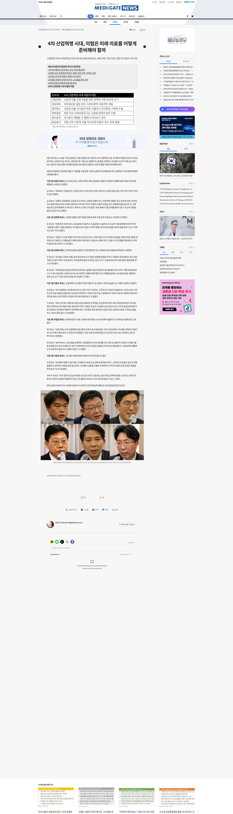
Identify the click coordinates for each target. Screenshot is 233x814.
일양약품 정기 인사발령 (167, 272)
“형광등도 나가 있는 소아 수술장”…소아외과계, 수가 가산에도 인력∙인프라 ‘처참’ (179, 85)
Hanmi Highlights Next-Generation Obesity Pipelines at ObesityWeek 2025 (177, 196)
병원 (105, 22)
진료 (95, 22)
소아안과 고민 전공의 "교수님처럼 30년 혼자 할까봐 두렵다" (179, 96)
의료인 (115, 22)
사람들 (136, 22)
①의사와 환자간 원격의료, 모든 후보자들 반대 (66, 69)
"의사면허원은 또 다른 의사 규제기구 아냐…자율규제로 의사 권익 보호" (179, 81)
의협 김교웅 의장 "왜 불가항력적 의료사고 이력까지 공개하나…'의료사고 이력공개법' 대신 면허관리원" (179, 99)
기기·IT (122, 16)
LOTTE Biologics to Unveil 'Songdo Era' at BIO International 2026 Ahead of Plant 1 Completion (177, 189)
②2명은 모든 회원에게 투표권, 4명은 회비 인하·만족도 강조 (72, 73)
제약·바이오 (112, 16)
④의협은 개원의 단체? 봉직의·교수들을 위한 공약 (68, 79)
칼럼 (168, 148)
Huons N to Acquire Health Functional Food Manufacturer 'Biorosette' (177, 203)
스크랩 (85, 509)
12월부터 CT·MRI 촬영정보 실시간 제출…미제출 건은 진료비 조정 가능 (179, 92)
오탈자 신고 (73, 509)
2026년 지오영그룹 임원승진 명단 (170, 258)
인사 (163, 252)
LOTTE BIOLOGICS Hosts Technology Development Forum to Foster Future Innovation (177, 192)
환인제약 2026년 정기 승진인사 (170, 269)
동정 (181, 252)
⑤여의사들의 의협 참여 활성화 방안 (62, 83)
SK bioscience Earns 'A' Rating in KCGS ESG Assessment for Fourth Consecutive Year (177, 200)
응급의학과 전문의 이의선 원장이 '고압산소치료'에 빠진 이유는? (179, 78)
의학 (103, 16)
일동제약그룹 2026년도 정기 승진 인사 (172, 265)
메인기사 (43, 16)
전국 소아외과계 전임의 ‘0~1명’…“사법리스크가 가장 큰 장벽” (179, 74)
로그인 (154, 2)
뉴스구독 (171, 2)
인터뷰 (125, 22)
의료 (90, 16)
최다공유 (186, 61)
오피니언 (132, 16)
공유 (144, 29)
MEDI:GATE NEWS (116, 7)
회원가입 (162, 2)
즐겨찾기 (179, 2)
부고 (190, 252)
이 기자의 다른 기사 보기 (126, 524)
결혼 (172, 252)
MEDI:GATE (189, 2)
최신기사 (53, 16)
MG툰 (186, 148)
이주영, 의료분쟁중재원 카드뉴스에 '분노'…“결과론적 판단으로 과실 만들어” (179, 70)
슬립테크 (141, 16)
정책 (96, 16)
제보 (134, 29)
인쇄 (96, 509)
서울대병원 (163, 261)
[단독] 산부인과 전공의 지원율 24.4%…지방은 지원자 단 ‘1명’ (179, 89)
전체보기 (190, 144)
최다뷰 (168, 61)
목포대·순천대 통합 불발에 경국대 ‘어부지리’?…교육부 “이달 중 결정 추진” (179, 67)
